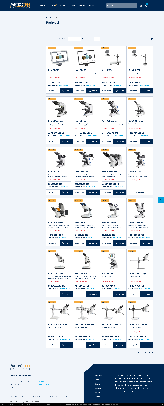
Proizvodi (43, 5)
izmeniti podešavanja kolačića (99, 404)
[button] (141, 5)
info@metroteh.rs (43, 384)
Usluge (62, 5)
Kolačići (65, 397)
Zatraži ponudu (53, 90)
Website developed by (17, 402)
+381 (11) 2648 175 (43, 381)
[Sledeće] (61, 39)
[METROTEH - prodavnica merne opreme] (20, 5)
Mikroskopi (51, 48)
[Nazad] (47, 39)
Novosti (82, 5)
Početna (50, 17)
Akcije (97, 379)
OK (162, 404)
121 (59, 39)
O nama (72, 5)
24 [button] (95, 39)
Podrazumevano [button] (73, 39)
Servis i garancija (36, 397)
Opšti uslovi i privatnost (17, 397)
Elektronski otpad (52, 397)
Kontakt (92, 5)
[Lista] (152, 38)
